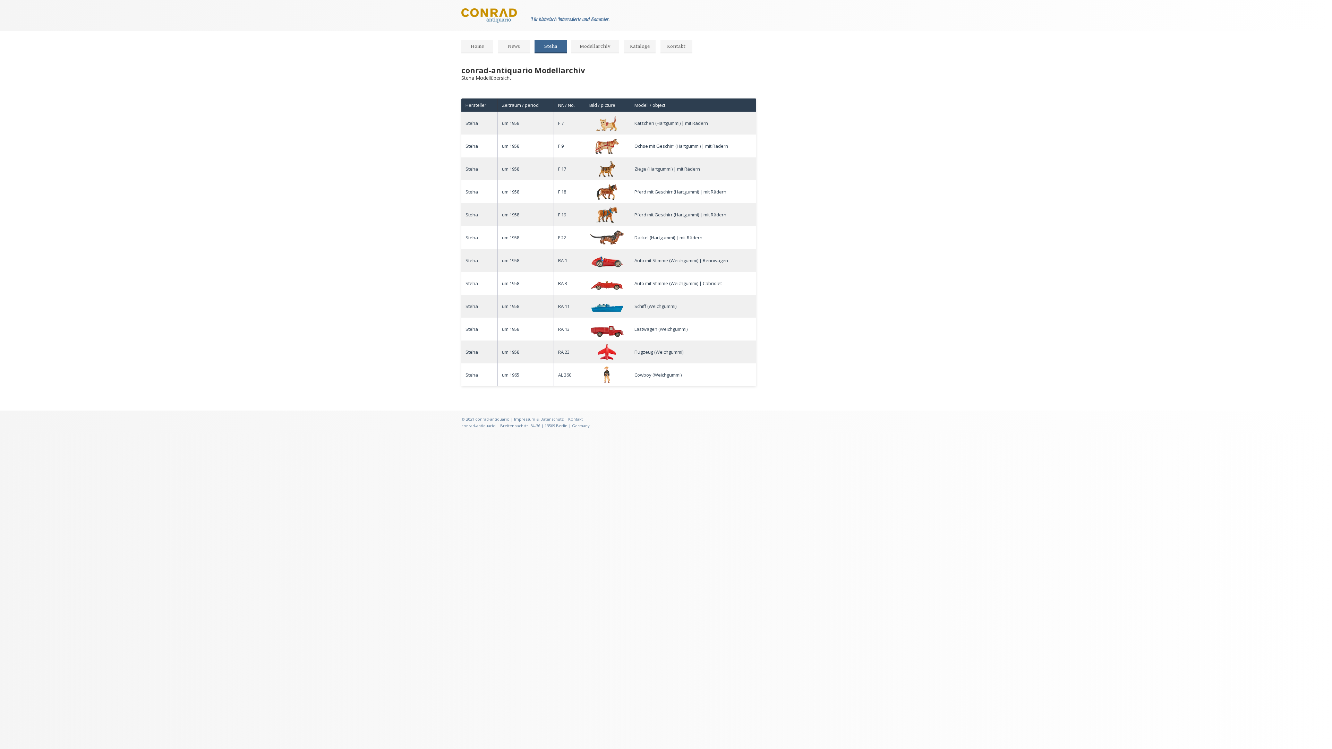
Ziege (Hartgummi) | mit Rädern (667, 169)
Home (477, 46)
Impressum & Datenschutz (539, 419)
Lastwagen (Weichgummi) (661, 329)
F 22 (562, 237)
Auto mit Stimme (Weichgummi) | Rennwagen (681, 260)
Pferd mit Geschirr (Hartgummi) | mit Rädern (680, 192)
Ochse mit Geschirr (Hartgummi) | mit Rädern (681, 146)
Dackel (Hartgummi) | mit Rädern (668, 237)
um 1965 (510, 375)
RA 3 (562, 283)
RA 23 (564, 352)
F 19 (562, 215)
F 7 (561, 123)
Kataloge (640, 46)
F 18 (562, 192)
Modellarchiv (595, 46)
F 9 (561, 146)
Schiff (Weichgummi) (655, 306)
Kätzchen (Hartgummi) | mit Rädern (671, 123)
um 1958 (510, 123)
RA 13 (564, 329)
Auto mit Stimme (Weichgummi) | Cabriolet (678, 283)
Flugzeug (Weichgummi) (658, 352)
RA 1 (562, 260)
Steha (550, 46)
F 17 (562, 169)
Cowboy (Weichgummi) (658, 375)
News (514, 46)
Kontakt (676, 46)
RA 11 (564, 306)
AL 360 (564, 375)
